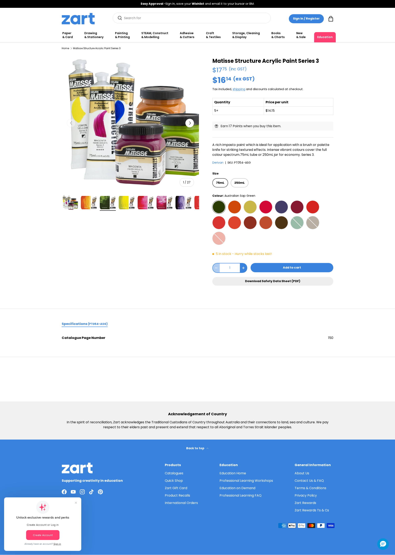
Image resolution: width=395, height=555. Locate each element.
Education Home (233, 473)
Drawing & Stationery (93, 35)
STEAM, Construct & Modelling (154, 35)
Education (325, 37)
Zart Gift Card (176, 488)
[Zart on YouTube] (73, 491)
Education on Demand (237, 488)
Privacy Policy (306, 495)
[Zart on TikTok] (91, 491)
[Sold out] (297, 222)
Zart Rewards (305, 502)
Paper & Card (67, 35)
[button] (330, 18)
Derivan (217, 163)
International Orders (181, 502)
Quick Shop (174, 480)
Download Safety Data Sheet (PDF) (272, 281)
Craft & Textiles (213, 35)
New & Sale (301, 35)
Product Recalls (177, 495)
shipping (239, 89)
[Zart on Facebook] (64, 491)
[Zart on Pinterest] (100, 491)
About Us (302, 473)
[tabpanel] (197, 337)
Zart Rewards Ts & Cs (312, 510)
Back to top (195, 448)
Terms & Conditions (310, 488)
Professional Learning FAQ (240, 495)
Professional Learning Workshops (246, 480)
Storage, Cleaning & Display (246, 35)
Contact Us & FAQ (309, 480)
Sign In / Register (306, 18)
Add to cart (292, 267)
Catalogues (174, 473)
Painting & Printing (122, 35)
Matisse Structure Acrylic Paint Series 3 (97, 48)
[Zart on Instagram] (82, 491)
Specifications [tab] (85, 323)
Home (65, 48)
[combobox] (192, 18)
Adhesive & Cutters (187, 35)
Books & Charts (278, 35)
